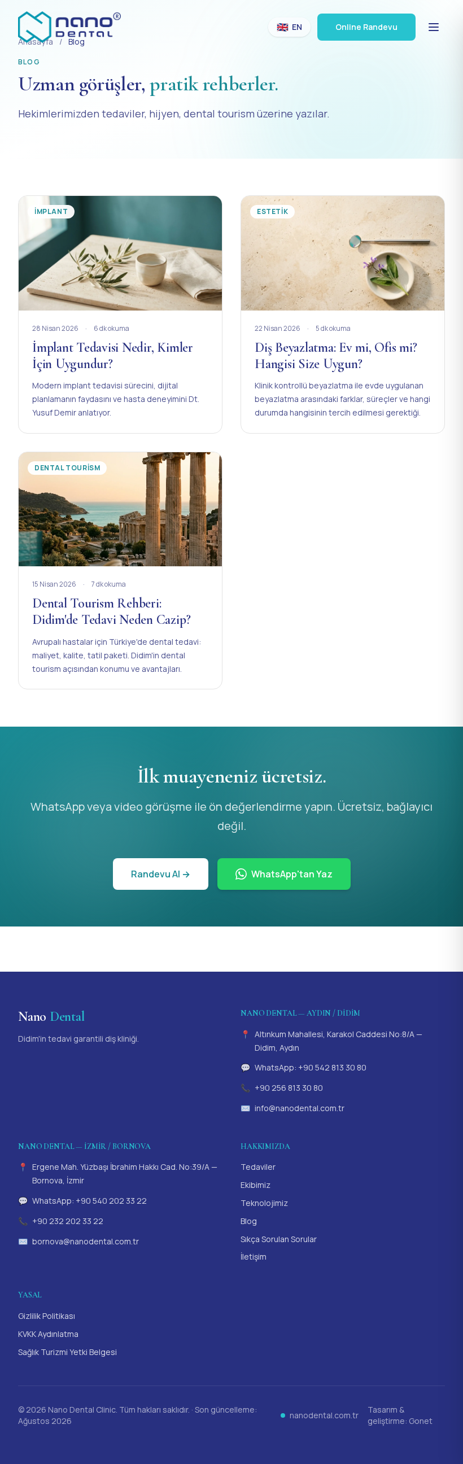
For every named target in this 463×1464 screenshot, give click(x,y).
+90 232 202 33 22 (67, 1221)
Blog (249, 1221)
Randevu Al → (160, 874)
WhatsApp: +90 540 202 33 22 (89, 1200)
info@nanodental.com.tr (299, 1108)
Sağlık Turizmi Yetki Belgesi (67, 1352)
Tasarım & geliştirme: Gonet (400, 1415)
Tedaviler (258, 1166)
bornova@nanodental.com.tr (85, 1241)
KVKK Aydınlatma (48, 1333)
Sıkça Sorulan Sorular (279, 1239)
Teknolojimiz (264, 1203)
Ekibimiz (255, 1184)
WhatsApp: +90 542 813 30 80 (310, 1067)
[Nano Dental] (69, 27)
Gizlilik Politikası (46, 1315)
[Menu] (433, 27)
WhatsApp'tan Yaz (292, 874)
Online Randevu (366, 26)
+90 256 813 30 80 (289, 1087)
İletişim (254, 1256)
